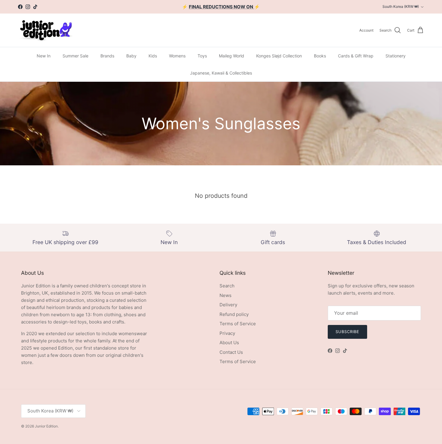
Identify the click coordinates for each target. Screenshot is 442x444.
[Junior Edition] (46, 30)
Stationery (395, 55)
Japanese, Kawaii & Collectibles (221, 72)
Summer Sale (75, 55)
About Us (229, 342)
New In (44, 55)
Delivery (228, 305)
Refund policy (234, 314)
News (225, 295)
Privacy (227, 333)
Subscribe (347, 331)
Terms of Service (237, 323)
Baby (131, 55)
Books (320, 55)
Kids (153, 55)
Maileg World (231, 55)
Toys (202, 55)
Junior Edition (46, 426)
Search (227, 286)
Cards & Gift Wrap (355, 55)
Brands (107, 55)
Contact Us (231, 352)
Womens (177, 55)
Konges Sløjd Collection (279, 55)
